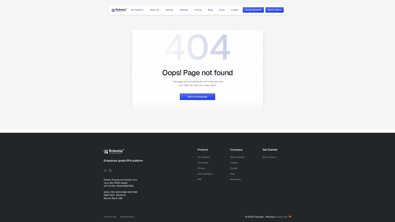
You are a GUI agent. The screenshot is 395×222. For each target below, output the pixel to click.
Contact (235, 9)
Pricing (198, 9)
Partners (184, 9)
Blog (210, 9)
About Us (154, 9)
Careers (234, 162)
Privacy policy (127, 216)
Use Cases (203, 162)
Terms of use (110, 216)
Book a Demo (269, 157)
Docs (221, 9)
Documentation (205, 173)
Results (169, 9)
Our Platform (137, 9)
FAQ (200, 179)
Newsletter (235, 179)
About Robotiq (237, 157)
